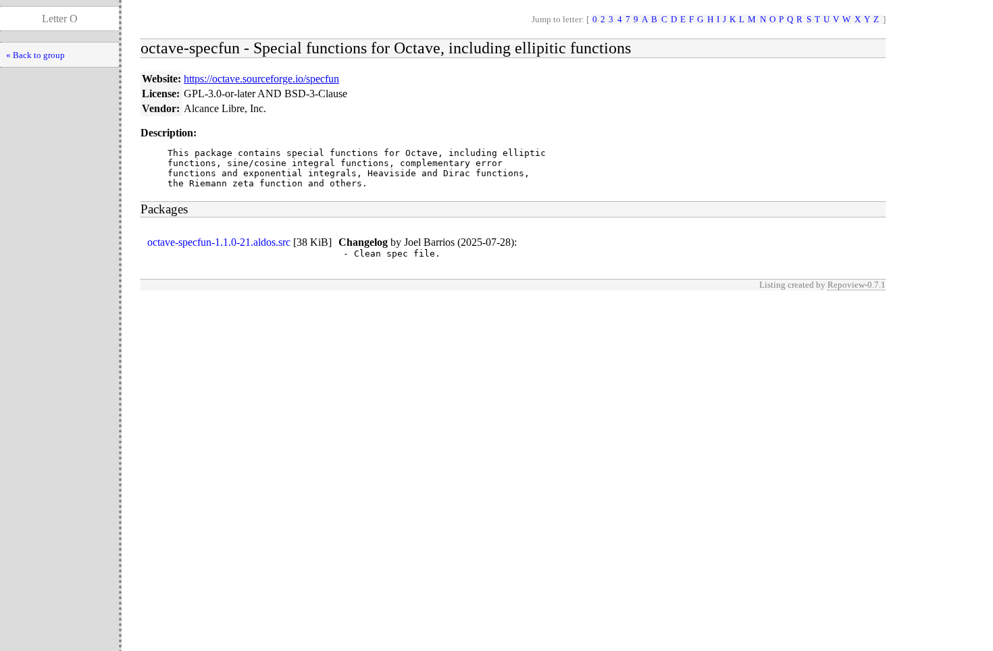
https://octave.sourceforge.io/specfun (261, 78)
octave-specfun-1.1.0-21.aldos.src (218, 242)
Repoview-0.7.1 (857, 285)
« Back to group (35, 55)
